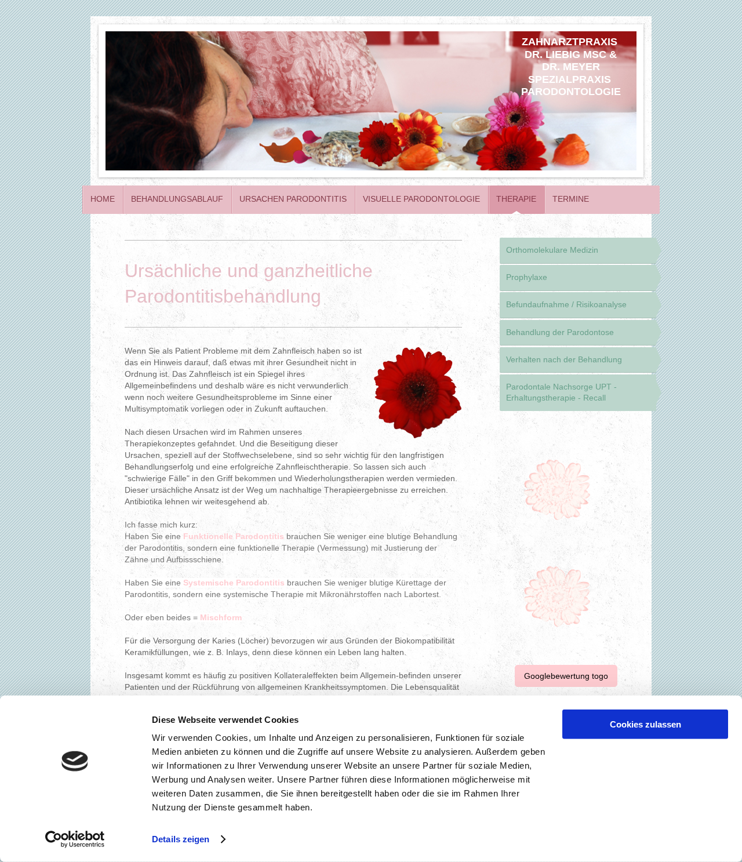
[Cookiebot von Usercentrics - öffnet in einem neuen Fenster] (75, 839)
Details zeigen (180, 839)
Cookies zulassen (645, 724)
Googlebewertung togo (566, 676)
